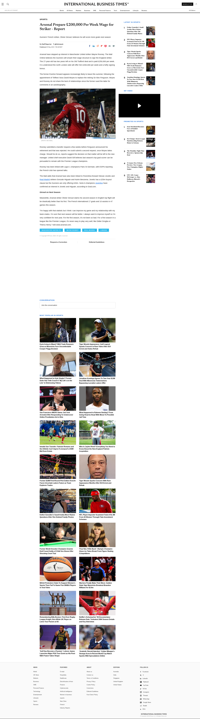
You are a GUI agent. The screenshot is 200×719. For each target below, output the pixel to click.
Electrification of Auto (66, 681)
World (62, 10)
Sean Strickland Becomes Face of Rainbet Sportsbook (135, 129)
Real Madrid (45, 179)
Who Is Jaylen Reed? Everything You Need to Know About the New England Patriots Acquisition (97, 449)
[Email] (109, 46)
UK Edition (192, 10)
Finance (62, 685)
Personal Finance (105, 10)
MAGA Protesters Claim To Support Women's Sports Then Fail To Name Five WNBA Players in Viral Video (58, 585)
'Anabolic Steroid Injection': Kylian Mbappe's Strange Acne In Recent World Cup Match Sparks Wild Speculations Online (96, 653)
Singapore (116, 678)
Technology (36, 691)
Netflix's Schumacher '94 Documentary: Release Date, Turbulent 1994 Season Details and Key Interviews (96, 619)
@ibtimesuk (59, 44)
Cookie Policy (91, 685)
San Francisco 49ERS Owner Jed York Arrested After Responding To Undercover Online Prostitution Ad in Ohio (56, 415)
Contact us (90, 675)
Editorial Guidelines (96, 242)
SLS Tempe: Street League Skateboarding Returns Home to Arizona (136, 141)
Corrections (90, 688)
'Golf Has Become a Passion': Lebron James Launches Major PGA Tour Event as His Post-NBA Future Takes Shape (57, 653)
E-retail (62, 671)
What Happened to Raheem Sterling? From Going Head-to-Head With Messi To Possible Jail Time (96, 415)
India (114, 675)
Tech (115, 10)
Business (87, 10)
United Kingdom (118, 681)
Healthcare (63, 678)
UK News (70, 10)
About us (89, 671)
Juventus (99, 183)
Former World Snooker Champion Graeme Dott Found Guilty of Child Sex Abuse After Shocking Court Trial (56, 551)
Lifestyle (135, 10)
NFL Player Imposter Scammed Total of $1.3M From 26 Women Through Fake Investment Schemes (97, 517)
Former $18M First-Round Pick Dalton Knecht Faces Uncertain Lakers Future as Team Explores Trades (58, 483)
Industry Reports (65, 708)
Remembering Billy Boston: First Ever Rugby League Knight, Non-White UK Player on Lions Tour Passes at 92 (57, 619)
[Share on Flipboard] (102, 46)
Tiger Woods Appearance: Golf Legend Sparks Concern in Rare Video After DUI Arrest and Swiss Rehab (95, 346)
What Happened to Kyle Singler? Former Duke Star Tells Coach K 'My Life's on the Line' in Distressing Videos (56, 380)
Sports (35, 701)
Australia (116, 671)
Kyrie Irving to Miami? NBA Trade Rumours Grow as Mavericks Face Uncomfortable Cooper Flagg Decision (57, 346)
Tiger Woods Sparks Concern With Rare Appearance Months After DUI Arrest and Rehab (95, 483)
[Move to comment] (114, 46)
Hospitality (63, 675)
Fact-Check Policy (92, 694)
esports (62, 698)
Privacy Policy (91, 681)
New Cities (63, 701)
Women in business (66, 694)
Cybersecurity (64, 688)
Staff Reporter (47, 44)
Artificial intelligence (66, 691)
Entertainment (125, 10)
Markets (78, 10)
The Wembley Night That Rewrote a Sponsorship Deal (135, 153)
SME (94, 10)
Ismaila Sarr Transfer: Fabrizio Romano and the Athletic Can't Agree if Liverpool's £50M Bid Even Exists (57, 449)
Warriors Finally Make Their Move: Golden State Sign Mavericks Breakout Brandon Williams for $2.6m (95, 585)
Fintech (62, 704)
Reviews (144, 10)
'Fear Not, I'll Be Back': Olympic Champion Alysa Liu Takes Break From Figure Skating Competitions (96, 551)
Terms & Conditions (93, 678)
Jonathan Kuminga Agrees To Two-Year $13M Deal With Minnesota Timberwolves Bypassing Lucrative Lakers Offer (97, 381)
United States (117, 685)
